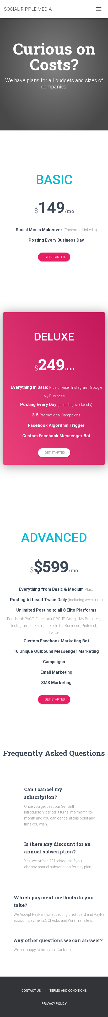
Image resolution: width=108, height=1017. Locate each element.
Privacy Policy (54, 1004)
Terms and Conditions (68, 990)
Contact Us (31, 990)
